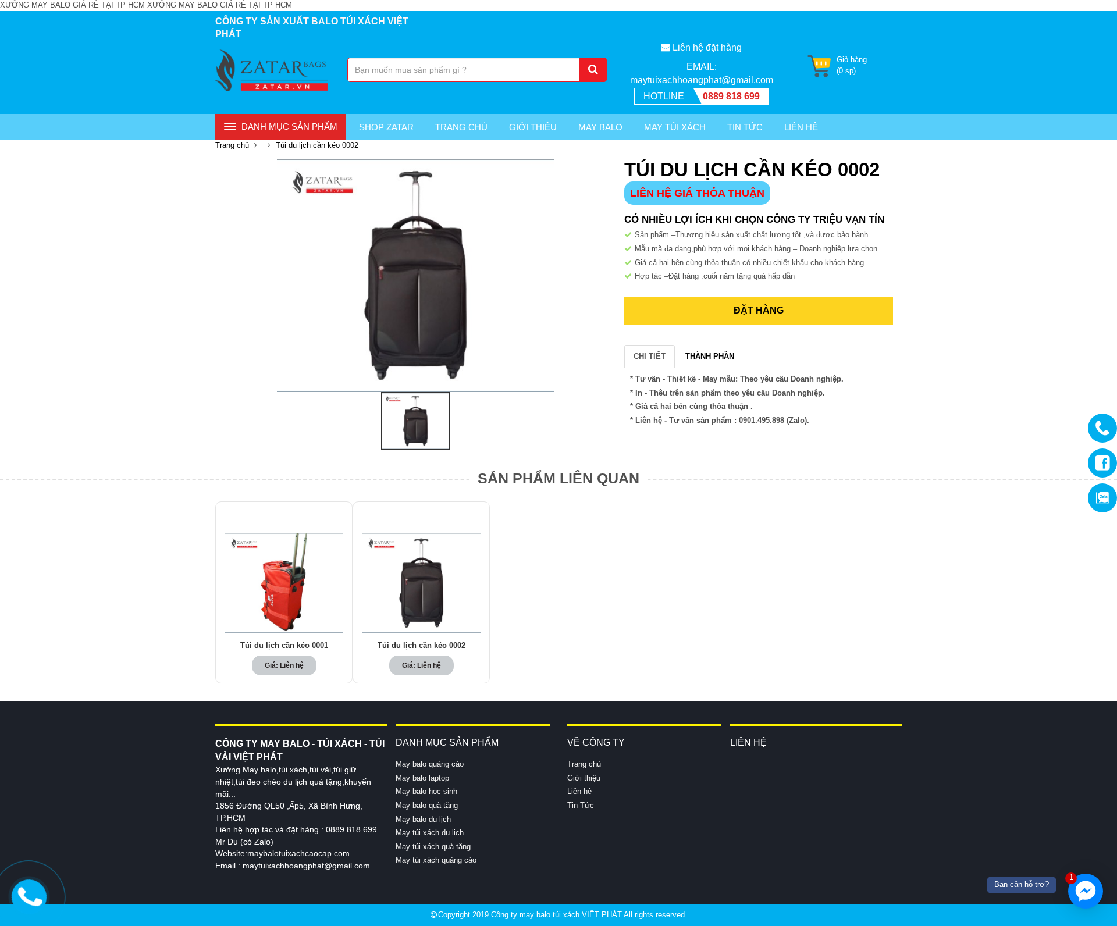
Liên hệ (579, 791)
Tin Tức (745, 127)
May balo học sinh (426, 791)
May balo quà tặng (427, 805)
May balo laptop (422, 778)
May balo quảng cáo (430, 764)
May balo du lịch (423, 819)
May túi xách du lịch (430, 832)
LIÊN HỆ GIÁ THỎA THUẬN (697, 193)
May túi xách (675, 127)
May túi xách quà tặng (433, 846)
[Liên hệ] (29, 895)
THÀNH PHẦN (709, 356)
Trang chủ (461, 127)
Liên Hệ (801, 127)
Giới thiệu (533, 127)
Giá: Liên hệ (284, 665)
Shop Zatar (386, 127)
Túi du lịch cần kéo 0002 (421, 646)
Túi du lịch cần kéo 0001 (284, 646)
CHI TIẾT (650, 356)
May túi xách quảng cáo (436, 860)
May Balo (600, 127)
